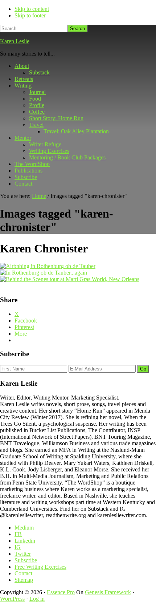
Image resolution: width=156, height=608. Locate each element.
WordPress (12, 599)
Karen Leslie (14, 41)
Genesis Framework (108, 592)
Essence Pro (61, 592)
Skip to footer (30, 15)
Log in (37, 599)
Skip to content (32, 9)
